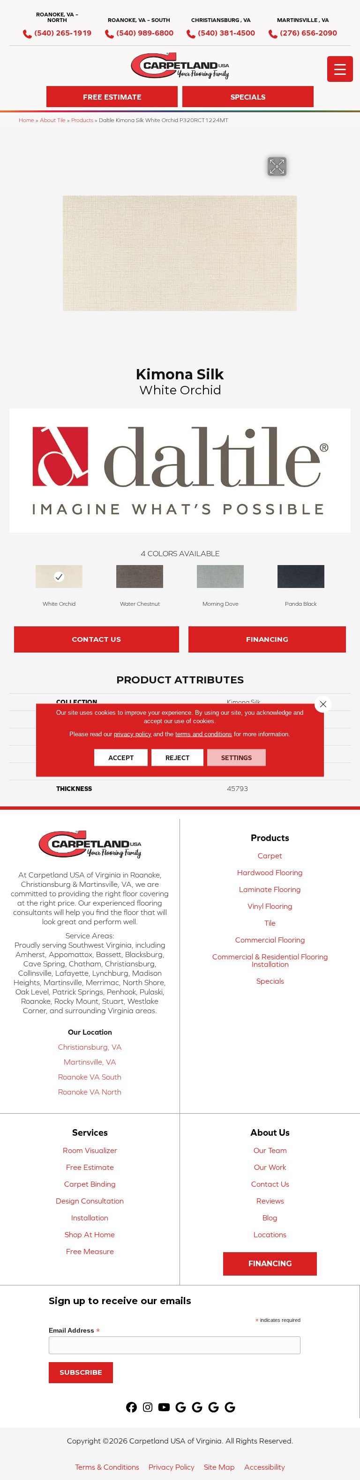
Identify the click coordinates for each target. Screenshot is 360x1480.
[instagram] (148, 1408)
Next (346, 582)
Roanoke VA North (89, 1092)
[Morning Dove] (220, 576)
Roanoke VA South (89, 1077)
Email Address (74, 1330)
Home (26, 120)
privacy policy (132, 734)
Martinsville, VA (90, 1062)
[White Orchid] (59, 576)
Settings (236, 758)
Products (82, 120)
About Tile (53, 120)
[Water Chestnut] (139, 576)
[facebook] (131, 1408)
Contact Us (96, 639)
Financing (267, 639)
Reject (177, 758)
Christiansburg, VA (90, 1047)
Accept (121, 758)
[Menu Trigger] (340, 69)
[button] (112, 96)
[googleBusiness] (181, 1408)
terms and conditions (203, 734)
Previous (14, 582)
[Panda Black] (301, 576)
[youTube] (164, 1408)
